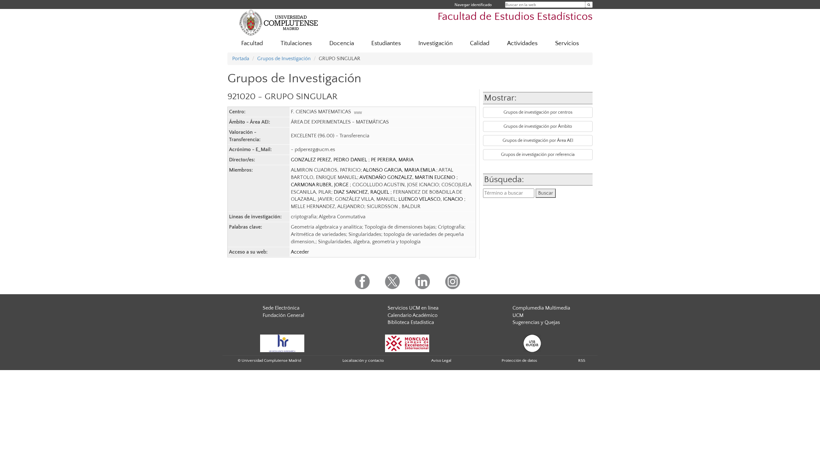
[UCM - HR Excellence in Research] (282, 343)
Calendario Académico (413, 315)
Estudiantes (386, 43)
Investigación (435, 43)
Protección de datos (519, 360)
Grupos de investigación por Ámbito (538, 126)
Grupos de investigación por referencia (538, 154)
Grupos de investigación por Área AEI (538, 140)
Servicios (567, 43)
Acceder (300, 252)
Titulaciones (296, 43)
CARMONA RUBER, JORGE (320, 185)
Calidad (479, 43)
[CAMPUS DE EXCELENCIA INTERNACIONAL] (407, 343)
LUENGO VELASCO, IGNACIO (431, 199)
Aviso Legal (441, 360)
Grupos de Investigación (284, 58)
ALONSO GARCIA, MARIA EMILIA (399, 170)
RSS (581, 360)
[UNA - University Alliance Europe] (532, 343)
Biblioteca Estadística (411, 322)
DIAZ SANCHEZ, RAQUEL (362, 192)
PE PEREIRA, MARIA (392, 160)
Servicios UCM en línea (413, 308)
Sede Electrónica (281, 308)
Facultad (252, 43)
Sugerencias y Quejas (536, 322)
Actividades (522, 43)
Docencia (341, 43)
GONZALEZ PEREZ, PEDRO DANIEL (329, 160)
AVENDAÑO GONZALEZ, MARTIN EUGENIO (407, 177)
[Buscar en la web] (589, 5)
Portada (240, 58)
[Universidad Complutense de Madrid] (278, 22)
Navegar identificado (473, 4)
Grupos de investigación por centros (538, 112)
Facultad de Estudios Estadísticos (515, 17)
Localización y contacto (363, 360)
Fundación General (283, 315)
